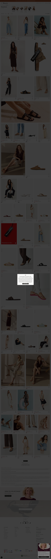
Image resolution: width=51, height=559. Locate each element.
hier (26, 280)
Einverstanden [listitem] (25, 283)
